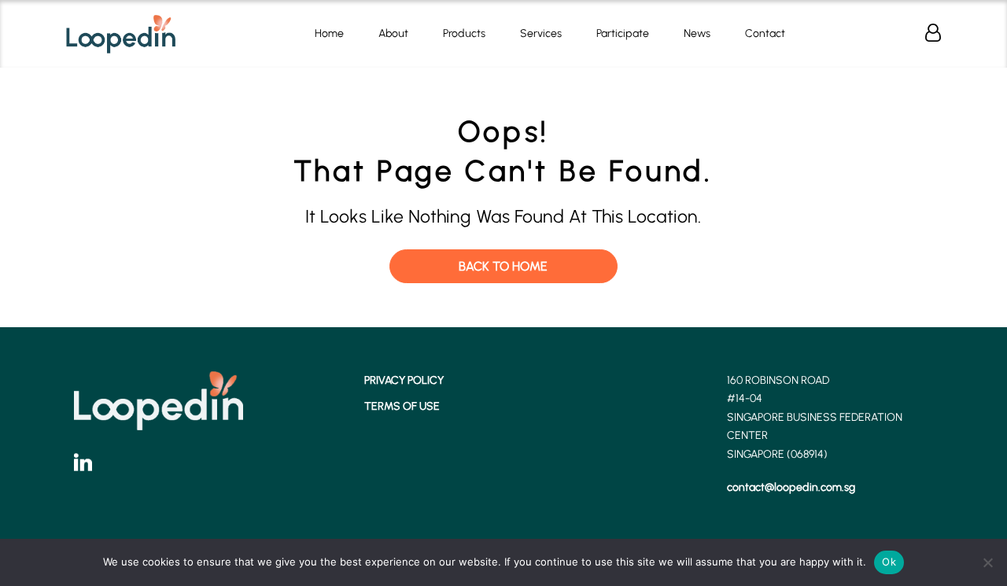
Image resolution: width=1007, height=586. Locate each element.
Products (464, 33)
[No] (987, 562)
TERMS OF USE (402, 406)
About (393, 33)
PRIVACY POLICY (404, 380)
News (697, 33)
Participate (622, 33)
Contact (765, 33)
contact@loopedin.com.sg (791, 487)
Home (329, 33)
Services (541, 33)
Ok (889, 561)
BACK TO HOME (503, 266)
